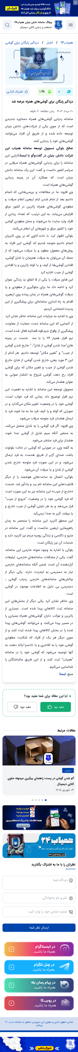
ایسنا (62, 674)
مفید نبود (25, 707)
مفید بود (59, 707)
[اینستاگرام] (39, 949)
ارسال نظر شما (39, 927)
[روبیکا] (39, 1003)
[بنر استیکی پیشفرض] (39, 1044)
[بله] (39, 985)
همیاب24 (9, 1022)
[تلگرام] (39, 967)
